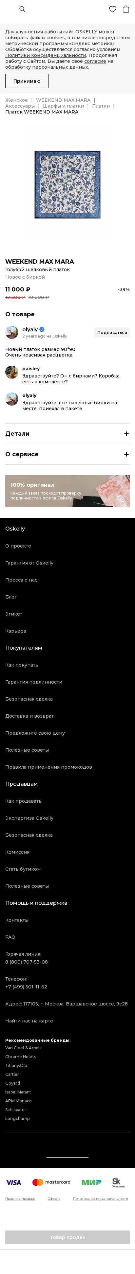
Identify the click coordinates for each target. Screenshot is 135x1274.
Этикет (13, 614)
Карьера (15, 631)
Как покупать (21, 665)
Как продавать (23, 801)
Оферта (54, 1199)
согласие (95, 61)
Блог (11, 597)
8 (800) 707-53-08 (26, 962)
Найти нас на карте (29, 1021)
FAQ (10, 937)
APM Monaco (18, 1100)
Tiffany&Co (16, 1065)
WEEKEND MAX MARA (63, 100)
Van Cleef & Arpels (23, 1047)
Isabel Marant (18, 1092)
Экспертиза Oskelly (29, 818)
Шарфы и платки (63, 106)
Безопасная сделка (29, 699)
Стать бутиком (23, 869)
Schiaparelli (16, 1109)
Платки (101, 106)
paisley (31, 369)
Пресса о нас (21, 580)
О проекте (18, 546)
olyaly (30, 329)
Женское (16, 100)
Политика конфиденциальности (100, 1199)
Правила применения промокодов (48, 767)
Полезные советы (27, 750)
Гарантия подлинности (33, 682)
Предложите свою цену (35, 733)
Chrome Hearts (20, 1056)
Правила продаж (20, 1199)
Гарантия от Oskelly (29, 563)
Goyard (12, 1083)
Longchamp (17, 1118)
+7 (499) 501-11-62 (26, 987)
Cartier (12, 1074)
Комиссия (17, 852)
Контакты (17, 920)
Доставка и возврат (29, 716)
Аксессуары (20, 106)
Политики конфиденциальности (45, 55)
